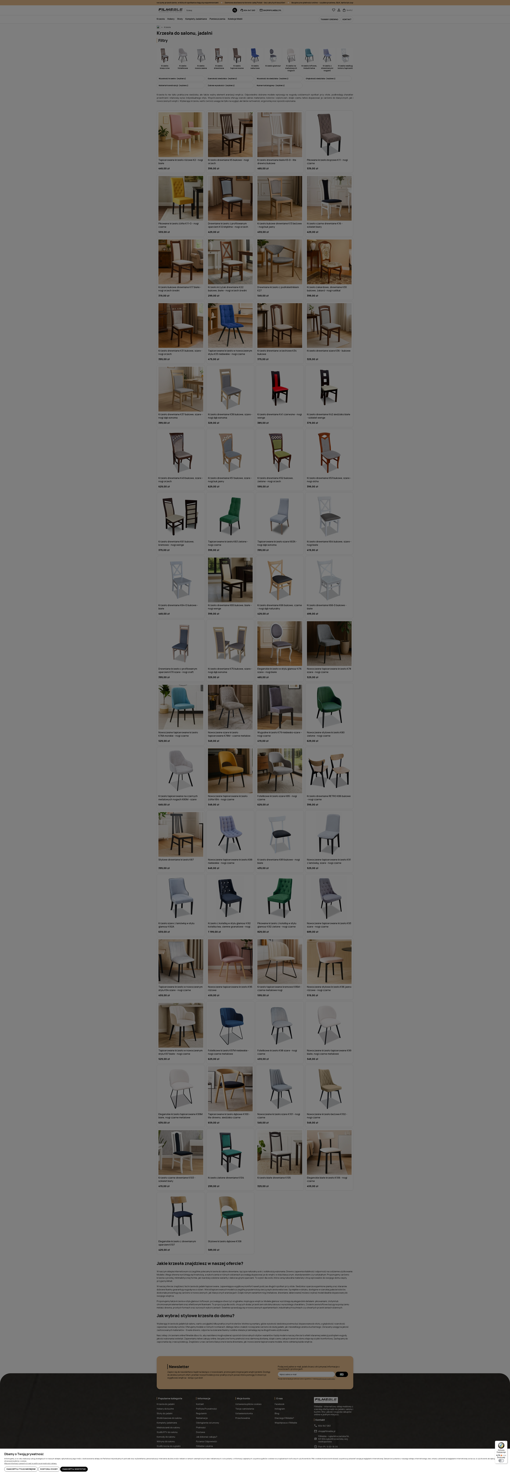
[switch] (501, 1460)
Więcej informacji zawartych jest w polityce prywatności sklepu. (30, 1463)
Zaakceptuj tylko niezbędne (21, 1469)
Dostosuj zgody (49, 1469)
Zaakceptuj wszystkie (74, 1469)
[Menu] (505, 1442)
